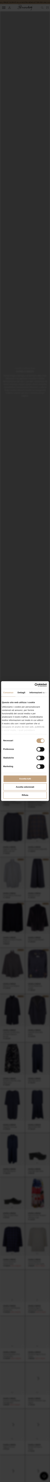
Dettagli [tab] (21, 692)
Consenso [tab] (8, 692)
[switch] (40, 749)
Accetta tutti (25, 778)
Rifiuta (25, 795)
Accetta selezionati (25, 787)
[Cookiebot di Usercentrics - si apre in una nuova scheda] (35, 685)
